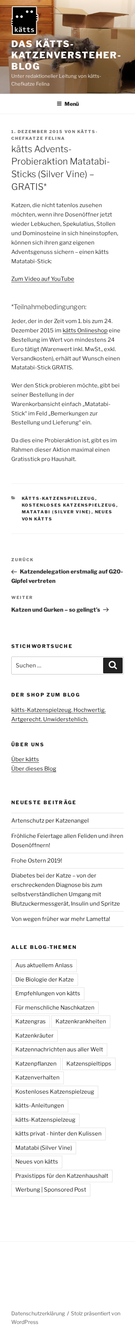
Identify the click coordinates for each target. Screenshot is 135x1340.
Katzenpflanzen (36, 1063)
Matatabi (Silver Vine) (57, 511)
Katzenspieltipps (88, 1063)
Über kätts (25, 759)
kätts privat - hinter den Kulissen (58, 1133)
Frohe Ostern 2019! (36, 860)
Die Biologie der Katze (44, 979)
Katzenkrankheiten (81, 1021)
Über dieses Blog (33, 768)
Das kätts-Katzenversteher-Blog (66, 55)
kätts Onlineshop (85, 330)
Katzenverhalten (37, 1077)
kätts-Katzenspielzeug (58, 498)
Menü (71, 104)
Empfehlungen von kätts (47, 993)
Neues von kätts (36, 1161)
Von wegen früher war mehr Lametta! (60, 919)
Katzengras (30, 1021)
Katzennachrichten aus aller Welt (59, 1049)
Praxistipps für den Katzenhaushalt (61, 1175)
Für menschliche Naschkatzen (54, 1007)
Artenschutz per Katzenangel (50, 820)
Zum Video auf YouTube (42, 279)
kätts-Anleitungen (39, 1105)
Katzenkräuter (34, 1035)
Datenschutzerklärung (38, 1313)
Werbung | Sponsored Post (50, 1189)
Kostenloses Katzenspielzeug (69, 505)
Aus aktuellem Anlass (44, 965)
